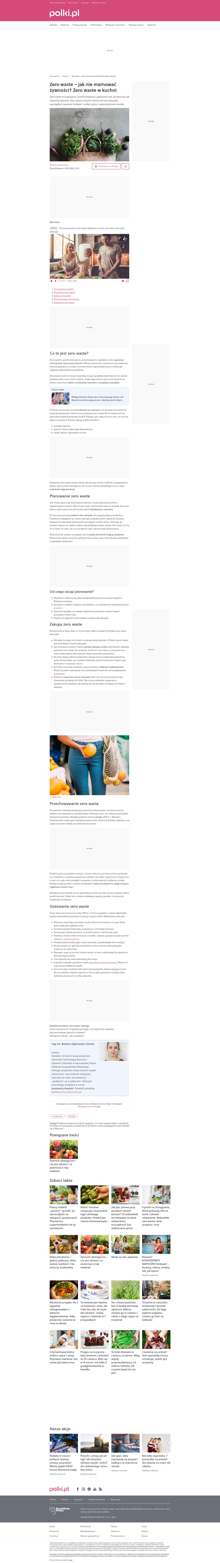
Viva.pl (144, 1526)
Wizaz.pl (145, 1531)
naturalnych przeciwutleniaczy (103, 962)
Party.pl (114, 1526)
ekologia (72, 1116)
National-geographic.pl (89, 1536)
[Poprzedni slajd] (50, 1443)
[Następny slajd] (170, 1443)
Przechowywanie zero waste (66, 299)
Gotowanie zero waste (64, 302)
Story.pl (145, 1536)
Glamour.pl (54, 1531)
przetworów (59, 673)
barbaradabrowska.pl (70, 1092)
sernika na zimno (71, 939)
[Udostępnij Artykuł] (125, 166)
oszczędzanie (57, 1116)
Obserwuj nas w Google (108, 166)
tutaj (70, 1560)
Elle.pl (52, 1526)
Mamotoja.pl (85, 1526)
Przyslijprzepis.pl (118, 1536)
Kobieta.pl (115, 1531)
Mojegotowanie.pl (87, 1531)
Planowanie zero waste (64, 292)
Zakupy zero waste (62, 295)
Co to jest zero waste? (64, 289)
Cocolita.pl (54, 1536)
